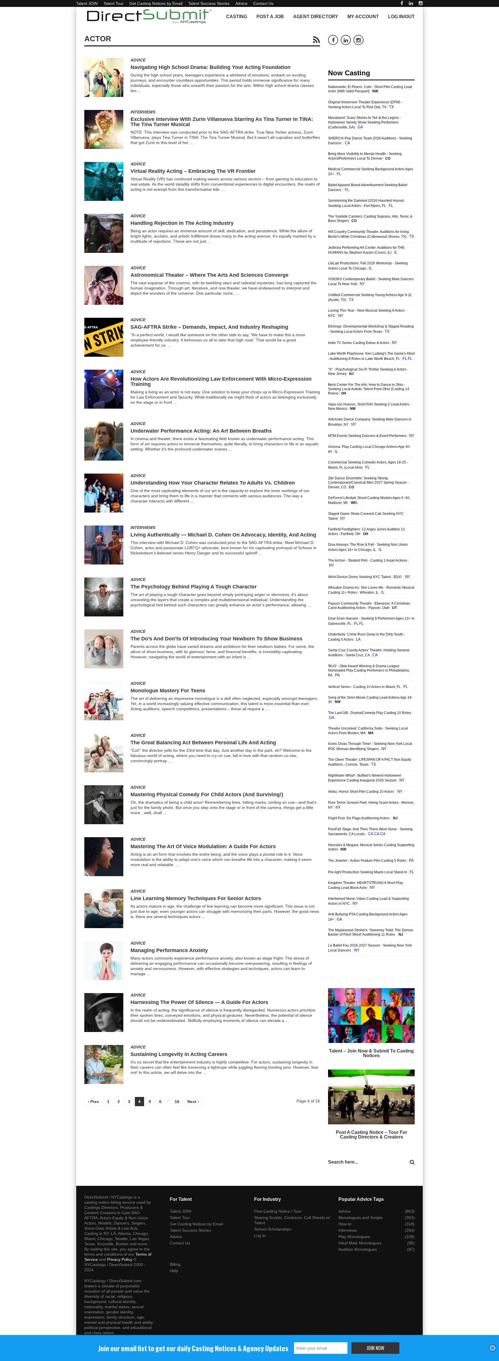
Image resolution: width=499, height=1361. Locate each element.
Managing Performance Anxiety (169, 950)
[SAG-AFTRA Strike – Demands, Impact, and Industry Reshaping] (103, 337)
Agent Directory (315, 16)
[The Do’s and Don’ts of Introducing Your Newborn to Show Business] (103, 648)
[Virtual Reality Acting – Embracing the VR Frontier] (103, 181)
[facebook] (402, 3)
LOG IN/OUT (401, 16)
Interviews (143, 112)
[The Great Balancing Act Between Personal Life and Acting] (103, 752)
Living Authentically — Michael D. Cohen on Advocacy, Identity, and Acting (223, 535)
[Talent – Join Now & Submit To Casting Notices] (371, 1015)
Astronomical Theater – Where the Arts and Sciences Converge (209, 275)
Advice (241, 3)
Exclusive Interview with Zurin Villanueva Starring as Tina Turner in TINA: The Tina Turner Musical (222, 121)
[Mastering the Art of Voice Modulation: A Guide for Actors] (103, 856)
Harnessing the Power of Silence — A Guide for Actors (199, 1002)
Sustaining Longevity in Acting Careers (179, 1054)
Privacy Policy (119, 1259)
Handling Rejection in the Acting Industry (182, 223)
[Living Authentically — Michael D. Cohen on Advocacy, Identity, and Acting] (103, 545)
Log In (260, 1235)
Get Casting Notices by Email (156, 3)
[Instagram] (421, 3)
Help (174, 1270)
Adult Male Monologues (359, 1243)
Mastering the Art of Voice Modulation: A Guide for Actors (203, 846)
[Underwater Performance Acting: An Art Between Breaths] (103, 441)
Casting (236, 16)
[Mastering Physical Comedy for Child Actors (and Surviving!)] (103, 804)
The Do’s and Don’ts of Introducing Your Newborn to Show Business (216, 639)
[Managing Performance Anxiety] (103, 960)
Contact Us (263, 3)
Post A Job (270, 16)
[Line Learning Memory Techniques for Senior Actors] (103, 908)
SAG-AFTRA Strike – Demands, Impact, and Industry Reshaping (209, 327)
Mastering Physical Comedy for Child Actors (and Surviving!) (207, 794)
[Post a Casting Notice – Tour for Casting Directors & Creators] (371, 1097)
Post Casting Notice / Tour (277, 1211)
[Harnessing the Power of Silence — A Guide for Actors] (103, 1012)
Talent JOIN (87, 3)
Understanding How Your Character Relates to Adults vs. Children (213, 483)
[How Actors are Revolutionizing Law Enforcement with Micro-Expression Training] (103, 389)
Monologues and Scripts (360, 1217)
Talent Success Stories (209, 3)
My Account (363, 16)
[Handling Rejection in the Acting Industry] (103, 233)
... (139, 90)
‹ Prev (93, 1101)
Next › (193, 1101)
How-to (344, 1224)
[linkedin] (411, 3)
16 (177, 1101)
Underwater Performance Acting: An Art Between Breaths (201, 431)
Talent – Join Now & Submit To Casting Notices (371, 1053)
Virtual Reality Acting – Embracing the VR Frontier (193, 171)
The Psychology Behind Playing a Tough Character (194, 587)
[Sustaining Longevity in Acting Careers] (103, 1064)
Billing (175, 1264)
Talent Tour (113, 3)
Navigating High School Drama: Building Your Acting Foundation (211, 67)
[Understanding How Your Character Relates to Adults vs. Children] (103, 493)
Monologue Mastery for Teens (168, 690)
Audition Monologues (357, 1249)
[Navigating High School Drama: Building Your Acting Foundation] (103, 77)
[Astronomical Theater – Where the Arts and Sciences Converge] (103, 285)
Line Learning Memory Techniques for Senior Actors (196, 898)
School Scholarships (272, 1229)
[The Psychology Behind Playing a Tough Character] (103, 596)
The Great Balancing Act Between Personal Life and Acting (203, 742)
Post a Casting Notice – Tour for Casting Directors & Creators (371, 1134)
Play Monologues (354, 1236)
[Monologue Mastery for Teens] (103, 700)
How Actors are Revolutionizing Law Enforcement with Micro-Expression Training (221, 381)
